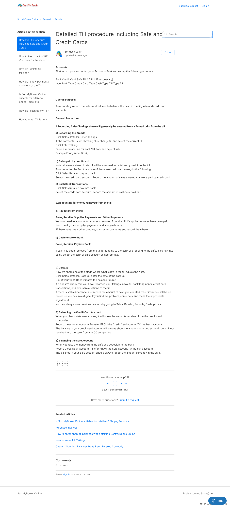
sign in (66, 474)
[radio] (106, 383)
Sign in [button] (205, 5)
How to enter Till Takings (33, 119)
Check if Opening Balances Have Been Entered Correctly (89, 446)
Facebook (58, 364)
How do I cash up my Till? (33, 110)
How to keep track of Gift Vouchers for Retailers (33, 58)
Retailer (59, 19)
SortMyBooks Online (28, 19)
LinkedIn (67, 364)
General (47, 19)
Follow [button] (168, 52)
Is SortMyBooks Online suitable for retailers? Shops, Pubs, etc (32, 98)
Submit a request (188, 5)
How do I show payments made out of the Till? (34, 83)
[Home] (28, 7)
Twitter (62, 364)
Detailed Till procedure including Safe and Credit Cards (33, 43)
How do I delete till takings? (30, 70)
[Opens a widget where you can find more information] (217, 501)
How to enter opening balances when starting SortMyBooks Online (95, 433)
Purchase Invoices (66, 427)
